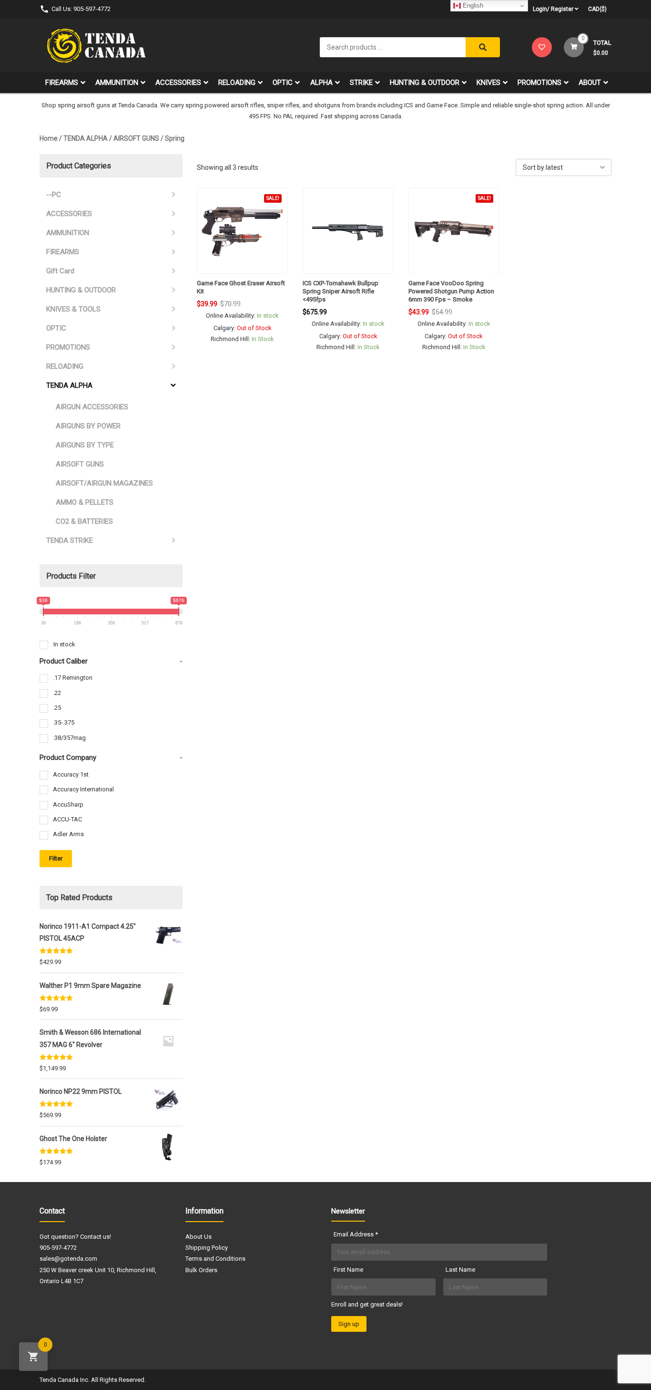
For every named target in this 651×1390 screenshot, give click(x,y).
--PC (53, 194)
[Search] (483, 47)
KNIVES (488, 82)
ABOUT (590, 82)
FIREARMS (61, 82)
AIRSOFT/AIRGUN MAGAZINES (104, 483)
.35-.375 (63, 722)
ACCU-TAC (67, 819)
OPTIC (283, 82)
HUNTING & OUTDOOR (424, 82)
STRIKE (361, 82)
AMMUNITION (116, 82)
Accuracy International (83, 789)
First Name (348, 1269)
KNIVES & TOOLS (73, 309)
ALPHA (321, 82)
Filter (55, 858)
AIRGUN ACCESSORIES (92, 407)
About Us (198, 1236)
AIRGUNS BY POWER (88, 426)
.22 (57, 692)
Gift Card (60, 271)
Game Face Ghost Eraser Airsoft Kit (241, 287)
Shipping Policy (206, 1247)
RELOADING (236, 82)
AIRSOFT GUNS (136, 138)
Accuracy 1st (71, 774)
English (472, 5)
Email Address (356, 1234)
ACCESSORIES (178, 82)
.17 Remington (72, 677)
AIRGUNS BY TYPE (85, 445)
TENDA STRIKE (69, 540)
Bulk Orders (201, 1270)
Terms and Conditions (215, 1258)
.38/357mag (69, 737)
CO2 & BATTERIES (84, 521)
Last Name (460, 1269)
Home (49, 138)
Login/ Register (553, 9)
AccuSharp (68, 804)
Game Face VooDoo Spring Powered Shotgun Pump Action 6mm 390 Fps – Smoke (451, 291)
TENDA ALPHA (85, 138)
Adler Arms (68, 834)
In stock (64, 644)
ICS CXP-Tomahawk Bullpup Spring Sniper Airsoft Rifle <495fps (340, 291)
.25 (57, 707)
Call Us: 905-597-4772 (81, 8)
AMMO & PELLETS (84, 502)
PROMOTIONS (539, 82)
